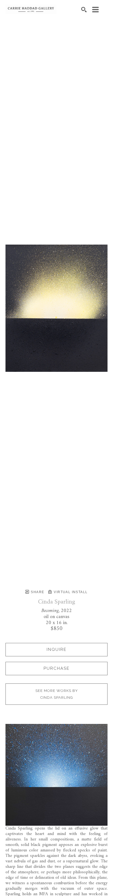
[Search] (84, 9)
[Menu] (95, 9)
